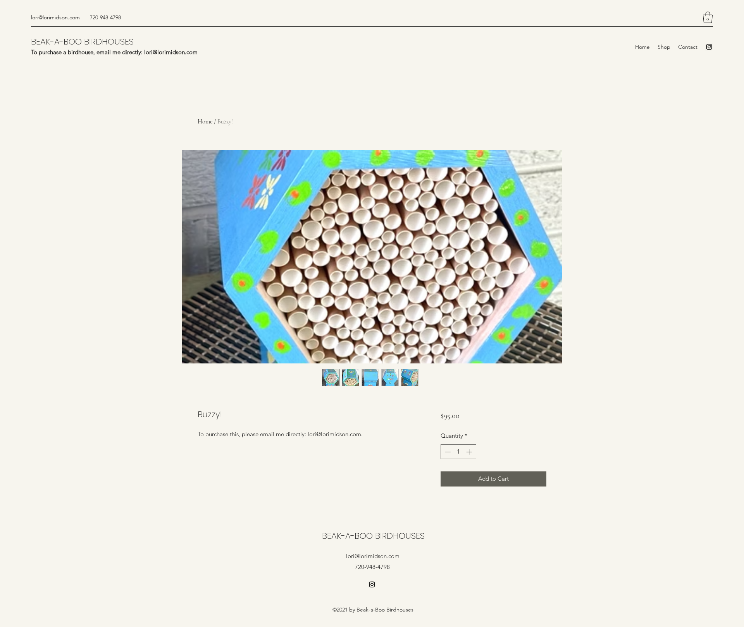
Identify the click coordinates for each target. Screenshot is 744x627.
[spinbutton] (458, 452)
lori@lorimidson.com (55, 17)
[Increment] (470, 452)
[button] (708, 17)
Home (205, 121)
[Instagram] (709, 47)
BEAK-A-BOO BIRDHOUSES (82, 42)
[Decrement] (447, 452)
